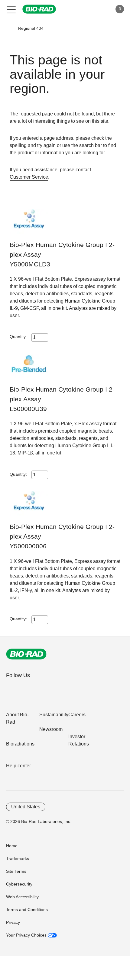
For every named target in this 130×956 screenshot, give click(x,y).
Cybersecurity (19, 884)
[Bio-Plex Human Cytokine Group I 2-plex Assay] (28, 224)
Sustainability (53, 714)
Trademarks (17, 858)
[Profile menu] (99, 9)
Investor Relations (78, 740)
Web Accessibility (22, 896)
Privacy (13, 922)
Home (12, 845)
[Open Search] (86, 9)
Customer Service (29, 177)
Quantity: (18, 336)
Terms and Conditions (27, 909)
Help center (18, 765)
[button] (9, 28)
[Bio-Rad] (26, 654)
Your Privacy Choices (27, 935)
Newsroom (51, 729)
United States (25, 806)
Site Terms (16, 871)
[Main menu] (11, 9)
